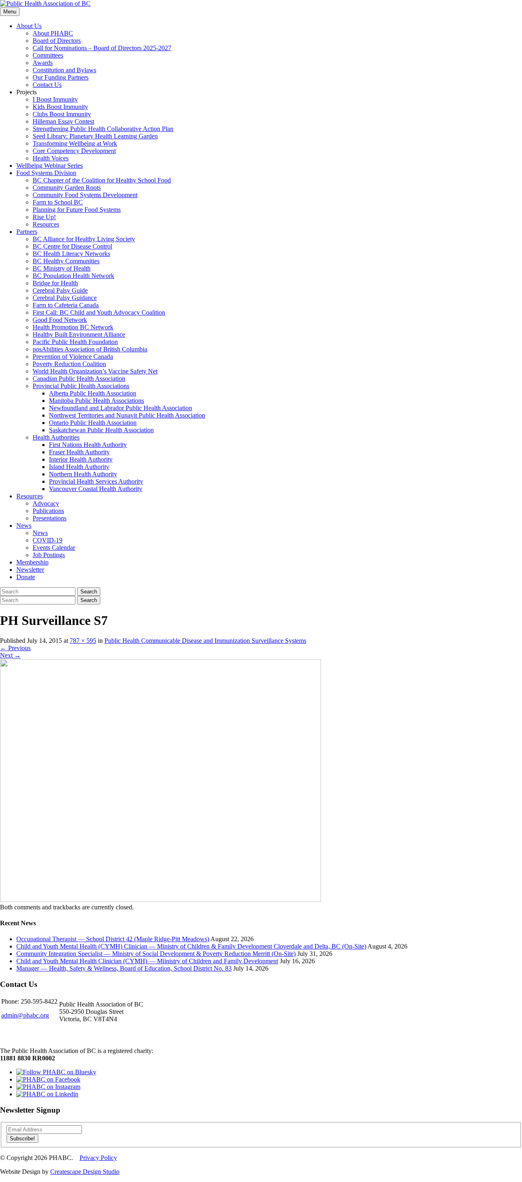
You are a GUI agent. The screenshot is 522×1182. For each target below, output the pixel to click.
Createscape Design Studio (84, 1171)
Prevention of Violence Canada (73, 356)
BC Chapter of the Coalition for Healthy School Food (102, 180)
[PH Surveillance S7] (160, 899)
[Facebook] (48, 1079)
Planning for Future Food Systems (77, 209)
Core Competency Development (74, 150)
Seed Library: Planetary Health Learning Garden (95, 136)
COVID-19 (47, 540)
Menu (9, 12)
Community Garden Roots (67, 187)
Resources (46, 224)
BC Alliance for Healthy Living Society (84, 239)
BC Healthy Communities (66, 261)
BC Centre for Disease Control (72, 246)
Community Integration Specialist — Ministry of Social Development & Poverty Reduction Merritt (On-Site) (156, 953)
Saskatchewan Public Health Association (101, 430)
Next (10, 655)
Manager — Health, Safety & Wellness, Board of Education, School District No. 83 (124, 968)
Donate (25, 576)
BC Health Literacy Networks (71, 253)
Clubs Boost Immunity (62, 114)
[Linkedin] (47, 1094)
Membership (32, 562)
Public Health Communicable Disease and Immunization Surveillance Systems (205, 640)
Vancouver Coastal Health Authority (95, 488)
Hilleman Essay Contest (63, 121)
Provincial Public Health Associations (81, 385)
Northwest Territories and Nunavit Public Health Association (127, 415)
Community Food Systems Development (85, 194)
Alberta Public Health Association (92, 393)
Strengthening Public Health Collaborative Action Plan (103, 128)
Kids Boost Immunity (60, 106)
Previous (15, 647)
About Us (29, 25)
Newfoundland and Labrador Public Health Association (120, 407)
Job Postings (49, 554)
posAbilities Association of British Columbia (90, 349)
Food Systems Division (46, 172)
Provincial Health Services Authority (96, 481)
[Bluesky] (56, 1072)
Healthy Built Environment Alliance (79, 334)
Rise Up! (44, 216)
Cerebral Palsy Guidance (65, 297)
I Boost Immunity (55, 99)
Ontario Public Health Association (93, 422)
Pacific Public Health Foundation (75, 341)
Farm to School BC (58, 202)
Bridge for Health (55, 283)
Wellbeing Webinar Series (49, 165)
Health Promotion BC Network (73, 327)
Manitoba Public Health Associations (96, 400)
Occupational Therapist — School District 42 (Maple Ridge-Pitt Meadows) (112, 938)
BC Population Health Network (73, 275)
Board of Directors (57, 40)
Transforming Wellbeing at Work (75, 143)
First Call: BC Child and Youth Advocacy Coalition (99, 312)
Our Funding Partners (60, 77)
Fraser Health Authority (79, 452)
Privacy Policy (98, 1157)
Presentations (49, 518)
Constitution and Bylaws (64, 70)
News (23, 525)
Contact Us (47, 84)
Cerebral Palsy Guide (60, 290)
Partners (26, 231)
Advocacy (46, 503)
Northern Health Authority (83, 474)
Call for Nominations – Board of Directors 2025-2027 (102, 47)
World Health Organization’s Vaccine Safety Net (95, 371)
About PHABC (53, 33)
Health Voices (51, 158)
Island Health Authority (79, 466)
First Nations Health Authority (88, 444)
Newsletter (30, 569)
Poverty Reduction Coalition (69, 363)
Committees (48, 55)
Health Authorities (56, 437)
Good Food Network (60, 319)
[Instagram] (48, 1086)
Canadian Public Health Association (79, 378)
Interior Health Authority (81, 459)
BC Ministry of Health (62, 268)
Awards (43, 62)
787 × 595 (83, 640)
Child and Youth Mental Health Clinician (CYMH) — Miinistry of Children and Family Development (147, 961)
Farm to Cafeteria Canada (66, 305)
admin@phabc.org (25, 1015)
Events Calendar (54, 547)
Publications (48, 510)
